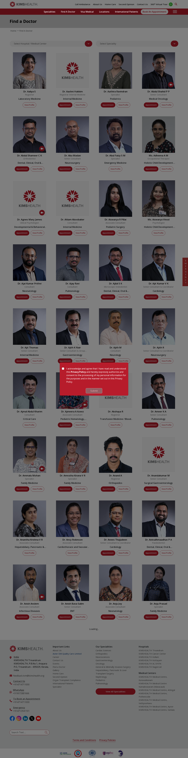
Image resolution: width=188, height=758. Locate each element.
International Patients (126, 11)
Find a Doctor (68, 11)
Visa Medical (87, 11)
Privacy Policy (78, 371)
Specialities (49, 11)
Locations (104, 11)
